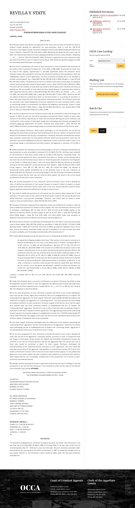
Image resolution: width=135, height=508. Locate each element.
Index (12, 30)
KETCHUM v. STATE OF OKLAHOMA (101, 30)
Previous (18, 30)
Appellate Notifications (107, 94)
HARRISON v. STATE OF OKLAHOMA (101, 22)
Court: (91, 60)
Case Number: (92, 65)
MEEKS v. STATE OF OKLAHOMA (105, 15)
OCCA (30, 487)
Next (23, 30)
